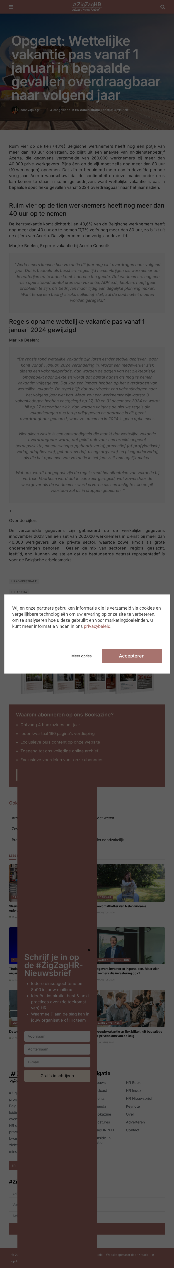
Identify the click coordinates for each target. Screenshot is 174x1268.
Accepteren (132, 656)
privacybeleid (97, 626)
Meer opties (81, 656)
